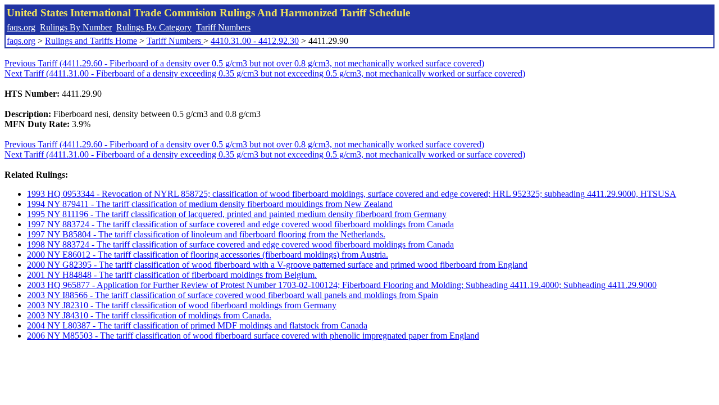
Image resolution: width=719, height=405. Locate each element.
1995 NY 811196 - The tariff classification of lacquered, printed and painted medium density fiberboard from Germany (237, 214)
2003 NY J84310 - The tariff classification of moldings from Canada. (149, 315)
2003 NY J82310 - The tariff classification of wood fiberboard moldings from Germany (181, 305)
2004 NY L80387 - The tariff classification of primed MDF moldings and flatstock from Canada (197, 325)
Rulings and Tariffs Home (91, 41)
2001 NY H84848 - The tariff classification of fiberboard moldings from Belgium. (172, 275)
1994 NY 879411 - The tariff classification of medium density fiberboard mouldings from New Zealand (210, 204)
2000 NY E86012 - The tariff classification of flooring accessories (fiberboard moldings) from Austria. (207, 254)
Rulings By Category (154, 27)
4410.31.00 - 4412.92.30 (255, 41)
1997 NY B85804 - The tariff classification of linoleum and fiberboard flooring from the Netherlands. (206, 234)
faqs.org (21, 27)
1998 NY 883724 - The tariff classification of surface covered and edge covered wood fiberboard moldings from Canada (240, 244)
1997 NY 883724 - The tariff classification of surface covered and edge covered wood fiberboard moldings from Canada (240, 224)
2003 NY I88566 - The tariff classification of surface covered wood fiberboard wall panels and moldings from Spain (232, 295)
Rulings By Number (76, 27)
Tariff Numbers (223, 27)
